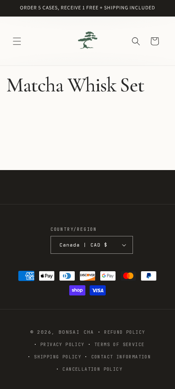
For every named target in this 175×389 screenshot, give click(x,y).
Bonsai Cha (76, 332)
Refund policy (124, 332)
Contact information (121, 357)
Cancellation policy (92, 369)
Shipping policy (57, 357)
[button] (17, 41)
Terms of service (119, 344)
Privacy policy (62, 344)
